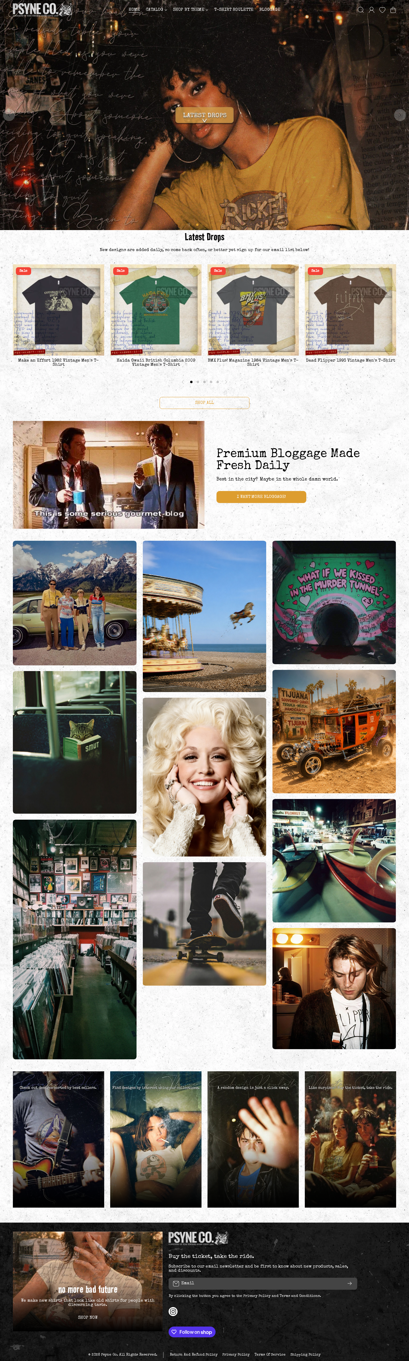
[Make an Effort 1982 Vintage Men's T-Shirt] (58, 310)
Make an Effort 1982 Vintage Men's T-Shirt (58, 363)
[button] (393, 10)
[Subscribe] (349, 1284)
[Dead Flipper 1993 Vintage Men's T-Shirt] (350, 310)
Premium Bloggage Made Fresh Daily (288, 460)
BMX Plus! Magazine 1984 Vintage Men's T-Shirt (253, 363)
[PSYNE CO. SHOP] (43, 9)
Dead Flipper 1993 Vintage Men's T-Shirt (350, 361)
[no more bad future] (88, 1281)
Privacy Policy (257, 1296)
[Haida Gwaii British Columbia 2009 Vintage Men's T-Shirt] (156, 310)
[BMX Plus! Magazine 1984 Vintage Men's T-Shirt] (253, 310)
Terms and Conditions (300, 1296)
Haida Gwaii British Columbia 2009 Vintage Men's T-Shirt (156, 363)
